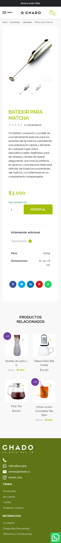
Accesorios (15, 22)
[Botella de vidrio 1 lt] (16, 345)
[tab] (30, 232)
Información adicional (25, 232)
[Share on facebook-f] (12, 284)
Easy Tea (16, 406)
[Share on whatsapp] (48, 284)
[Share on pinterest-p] (39, 284)
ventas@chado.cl (19, 471)
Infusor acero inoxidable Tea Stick (44, 411)
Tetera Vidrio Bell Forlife (44, 363)
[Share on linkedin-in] (30, 284)
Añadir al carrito (38, 211)
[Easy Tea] (16, 391)
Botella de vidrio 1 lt (16, 363)
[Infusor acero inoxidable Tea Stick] (44, 391)
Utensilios (27, 22)
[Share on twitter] (21, 284)
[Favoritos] (22, 339)
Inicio (5, 22)
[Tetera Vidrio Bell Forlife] (44, 345)
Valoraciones (21, 241)
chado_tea (15, 477)
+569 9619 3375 (17, 465)
